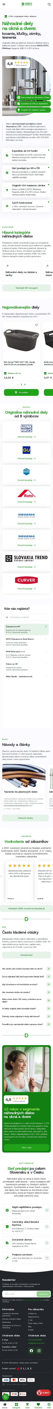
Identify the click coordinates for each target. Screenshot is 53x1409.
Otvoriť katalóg (25, 437)
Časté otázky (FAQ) (35, 1323)
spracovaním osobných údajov (33, 1300)
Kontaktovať (26, 955)
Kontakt (31, 1330)
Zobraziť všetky (25, 818)
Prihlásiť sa (32, 1313)
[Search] (49, 4)
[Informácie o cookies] (5, 1397)
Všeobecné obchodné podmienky (10, 1314)
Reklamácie (6, 1322)
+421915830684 (35, 1340)
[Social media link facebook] (31, 1350)
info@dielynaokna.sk (36, 1343)
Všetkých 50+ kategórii (27, 288)
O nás (30, 1320)
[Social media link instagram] (39, 1350)
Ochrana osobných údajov (11, 1319)
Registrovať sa (33, 1317)
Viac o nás (26, 1147)
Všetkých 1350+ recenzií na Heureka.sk (26, 908)
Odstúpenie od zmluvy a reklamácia (11, 1326)
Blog (29, 1326)
